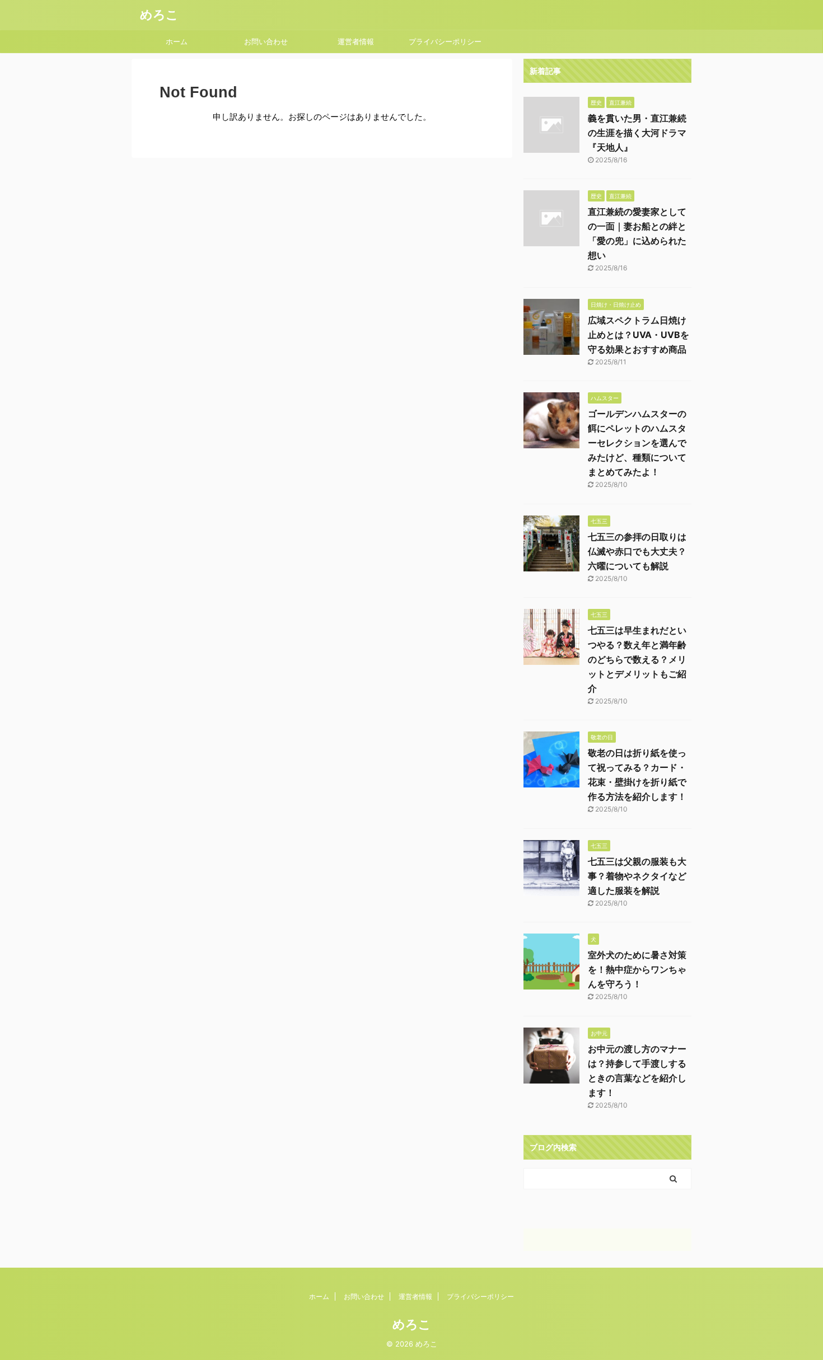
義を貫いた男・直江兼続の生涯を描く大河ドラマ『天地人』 (637, 132)
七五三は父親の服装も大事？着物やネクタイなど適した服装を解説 (637, 876)
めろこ (159, 14)
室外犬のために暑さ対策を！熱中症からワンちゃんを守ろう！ (637, 969)
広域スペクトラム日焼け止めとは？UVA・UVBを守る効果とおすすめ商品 (638, 335)
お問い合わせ (266, 41)
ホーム (177, 41)
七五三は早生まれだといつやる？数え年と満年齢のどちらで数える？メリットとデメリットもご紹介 (637, 659)
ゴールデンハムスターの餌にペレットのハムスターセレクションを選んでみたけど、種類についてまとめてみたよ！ (637, 442)
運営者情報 (356, 41)
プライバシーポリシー (445, 41)
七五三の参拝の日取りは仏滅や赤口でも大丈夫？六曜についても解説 (637, 551)
